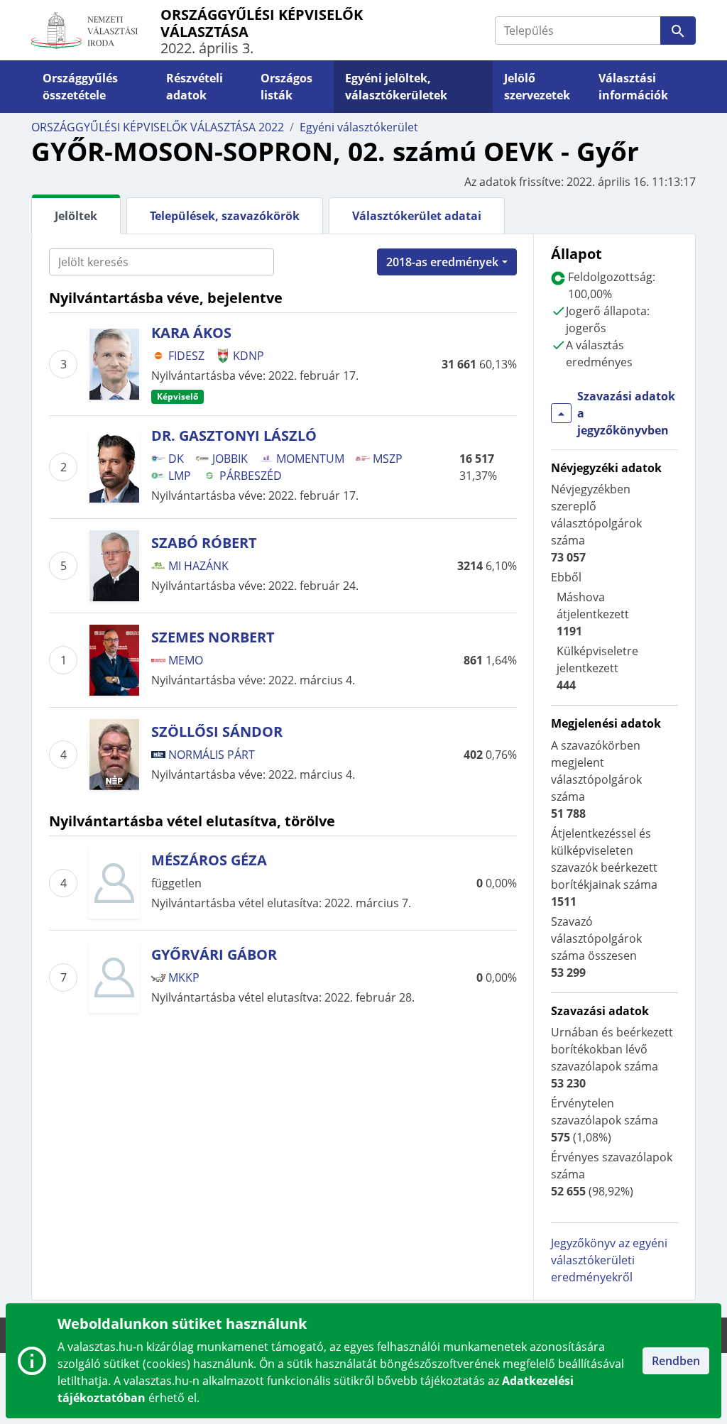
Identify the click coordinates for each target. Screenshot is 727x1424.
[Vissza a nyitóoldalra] (95, 30)
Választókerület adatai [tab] (416, 216)
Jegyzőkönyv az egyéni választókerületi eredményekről (609, 1260)
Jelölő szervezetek (537, 86)
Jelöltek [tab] (76, 216)
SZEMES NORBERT (213, 637)
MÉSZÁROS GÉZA (209, 860)
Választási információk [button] (633, 86)
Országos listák (286, 86)
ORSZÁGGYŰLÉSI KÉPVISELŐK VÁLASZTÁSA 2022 (157, 127)
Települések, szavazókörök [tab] (225, 216)
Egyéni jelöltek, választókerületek (396, 86)
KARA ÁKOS (191, 332)
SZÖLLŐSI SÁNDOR (217, 731)
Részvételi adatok (194, 86)
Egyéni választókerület (359, 127)
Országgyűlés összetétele (80, 86)
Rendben (676, 1361)
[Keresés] (678, 30)
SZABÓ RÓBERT (204, 542)
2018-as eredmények (442, 262)
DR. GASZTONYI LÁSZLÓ (234, 435)
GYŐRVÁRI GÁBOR (214, 954)
